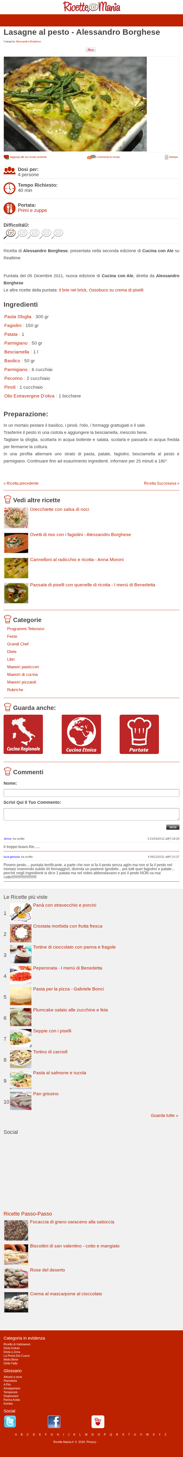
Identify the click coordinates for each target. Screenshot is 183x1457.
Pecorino (13, 378)
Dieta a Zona (12, 1352)
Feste (12, 636)
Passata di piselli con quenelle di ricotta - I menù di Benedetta (92, 585)
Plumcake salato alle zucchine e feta (70, 1009)
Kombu (8, 1403)
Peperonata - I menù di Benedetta (67, 967)
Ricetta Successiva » (161, 483)
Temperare (11, 1392)
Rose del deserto (47, 1269)
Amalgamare (12, 1388)
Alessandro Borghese (28, 41)
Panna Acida (12, 1400)
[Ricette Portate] (147, 735)
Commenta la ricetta (108, 157)
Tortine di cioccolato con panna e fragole (74, 947)
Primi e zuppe (32, 210)
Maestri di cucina (22, 675)
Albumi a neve (13, 1377)
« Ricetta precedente (21, 483)
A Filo (7, 1384)
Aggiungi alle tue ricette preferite (28, 157)
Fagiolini (12, 325)
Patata (11, 334)
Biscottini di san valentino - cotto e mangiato (75, 1245)
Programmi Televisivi (25, 629)
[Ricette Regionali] (31, 735)
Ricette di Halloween (17, 1344)
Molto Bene (11, 1359)
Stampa (173, 157)
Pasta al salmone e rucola (59, 1072)
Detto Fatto (11, 1363)
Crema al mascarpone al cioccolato (66, 1293)
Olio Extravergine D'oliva (29, 396)
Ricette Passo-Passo (28, 1214)
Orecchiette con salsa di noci (59, 509)
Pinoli (9, 387)
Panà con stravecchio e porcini (64, 905)
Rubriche (15, 690)
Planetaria (10, 1380)
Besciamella (16, 352)
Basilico (12, 361)
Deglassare (11, 1396)
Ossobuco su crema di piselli (116, 290)
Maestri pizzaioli (21, 682)
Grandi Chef (18, 644)
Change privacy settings (114, 1442)
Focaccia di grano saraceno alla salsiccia (72, 1221)
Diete (11, 652)
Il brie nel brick (72, 290)
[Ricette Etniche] (89, 735)
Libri (11, 659)
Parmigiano (16, 343)
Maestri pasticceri (23, 667)
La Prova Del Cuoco (17, 1355)
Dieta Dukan (12, 1348)
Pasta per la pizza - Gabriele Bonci (68, 988)
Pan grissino (46, 1093)
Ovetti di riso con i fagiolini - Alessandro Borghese (80, 534)
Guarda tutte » (164, 1115)
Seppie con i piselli (52, 1030)
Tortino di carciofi (50, 1051)
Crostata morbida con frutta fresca (67, 926)
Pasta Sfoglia (17, 317)
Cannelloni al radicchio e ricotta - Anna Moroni (77, 559)
